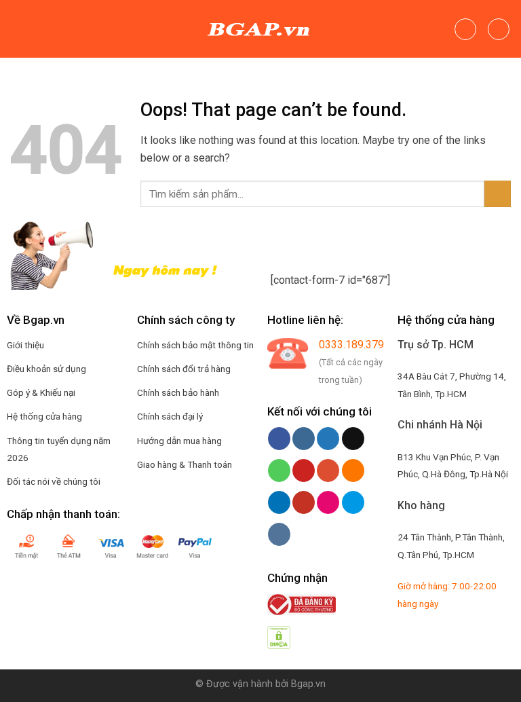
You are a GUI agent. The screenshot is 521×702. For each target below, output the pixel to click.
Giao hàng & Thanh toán (184, 464)
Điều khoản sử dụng (46, 368)
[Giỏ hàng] (498, 29)
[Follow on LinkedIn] (279, 502)
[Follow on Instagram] (303, 438)
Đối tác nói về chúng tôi (53, 481)
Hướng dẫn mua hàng (179, 440)
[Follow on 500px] (353, 502)
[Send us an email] (353, 438)
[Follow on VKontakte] (279, 534)
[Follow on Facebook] (279, 438)
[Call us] (279, 470)
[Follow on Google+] (328, 470)
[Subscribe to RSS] (353, 470)
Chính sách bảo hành (178, 392)
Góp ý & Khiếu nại (41, 392)
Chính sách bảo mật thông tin (195, 344)
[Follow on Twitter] (328, 438)
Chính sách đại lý (170, 416)
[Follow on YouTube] (303, 502)
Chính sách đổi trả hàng (184, 368)
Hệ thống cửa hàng (44, 416)
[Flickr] (328, 502)
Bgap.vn (308, 684)
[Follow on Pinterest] (303, 470)
